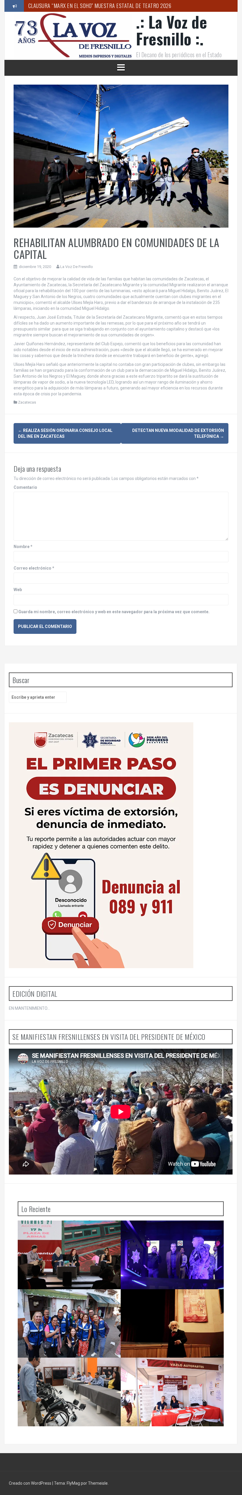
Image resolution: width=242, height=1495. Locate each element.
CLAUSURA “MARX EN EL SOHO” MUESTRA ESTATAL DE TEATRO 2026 (99, 5)
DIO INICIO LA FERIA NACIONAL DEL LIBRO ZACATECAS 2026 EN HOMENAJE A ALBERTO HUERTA (65, 1235)
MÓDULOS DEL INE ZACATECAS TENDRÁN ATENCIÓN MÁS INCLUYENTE (63, 1369)
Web (18, 589)
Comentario (25, 487)
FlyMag (73, 1483)
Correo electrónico (34, 568)
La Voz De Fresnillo (76, 266)
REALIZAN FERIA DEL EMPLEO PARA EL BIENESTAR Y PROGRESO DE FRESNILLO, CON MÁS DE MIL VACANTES (173, 1372)
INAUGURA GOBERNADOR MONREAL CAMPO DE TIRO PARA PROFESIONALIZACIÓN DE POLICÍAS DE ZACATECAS (171, 1235)
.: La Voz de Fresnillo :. (171, 30)
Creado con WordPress (30, 1483)
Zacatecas (27, 402)
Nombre (23, 546)
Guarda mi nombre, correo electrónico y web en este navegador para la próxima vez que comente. (114, 611)
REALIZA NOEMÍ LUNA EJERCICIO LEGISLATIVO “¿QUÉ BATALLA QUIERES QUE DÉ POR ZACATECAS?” (67, 1303)
